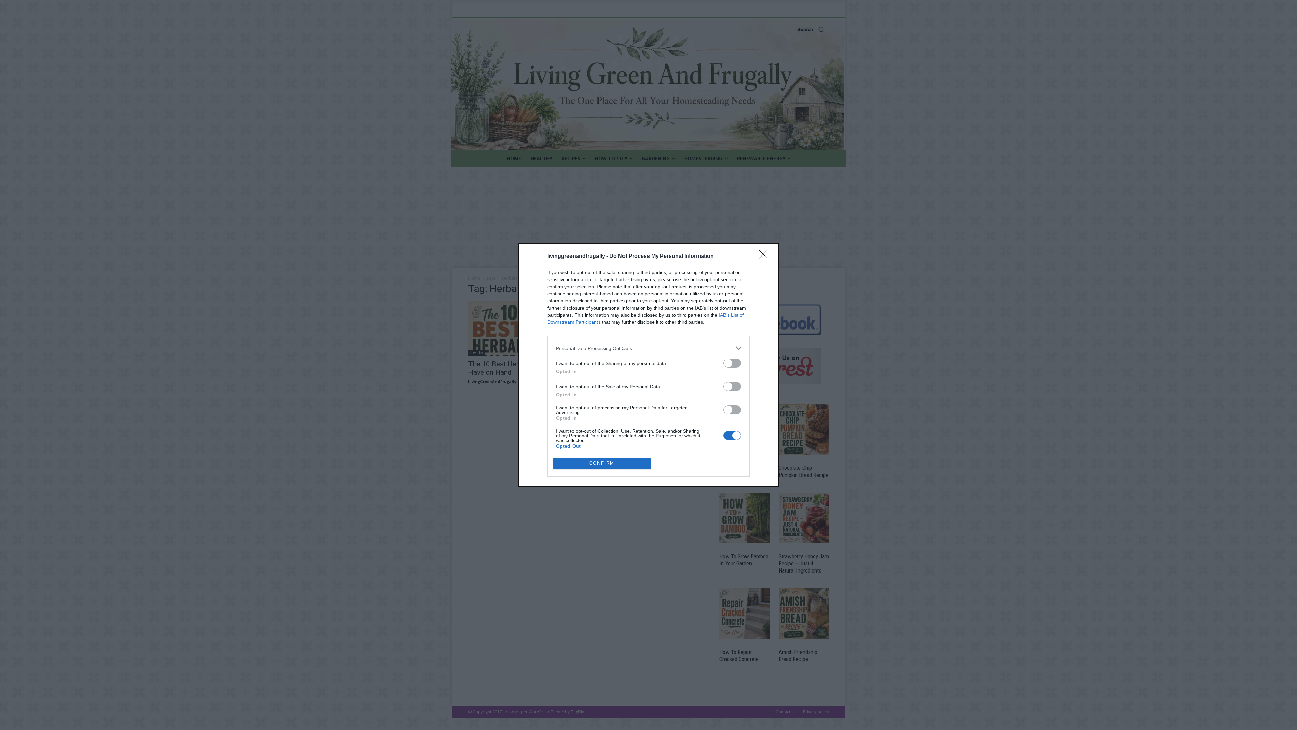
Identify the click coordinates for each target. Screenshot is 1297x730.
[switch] (732, 363)
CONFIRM (601, 463)
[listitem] (648, 348)
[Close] (765, 256)
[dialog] (648, 365)
